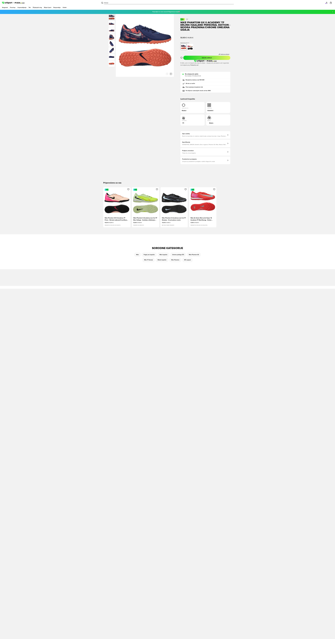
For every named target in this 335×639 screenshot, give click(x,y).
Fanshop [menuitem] (12, 7)
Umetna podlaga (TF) (178, 254)
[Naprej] (170, 73)
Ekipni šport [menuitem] (47, 7)
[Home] (13, 3)
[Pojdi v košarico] (331, 3)
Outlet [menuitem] (64, 7)
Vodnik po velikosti (224, 54)
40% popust (187, 260)
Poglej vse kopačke (149, 254)
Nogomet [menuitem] (5, 7)
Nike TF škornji (148, 260)
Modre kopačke (162, 260)
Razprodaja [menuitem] (57, 7)
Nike (137, 254)
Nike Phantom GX (194, 254)
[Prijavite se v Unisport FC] (327, 3)
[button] (111, 24)
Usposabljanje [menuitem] (21, 7)
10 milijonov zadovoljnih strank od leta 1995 (198, 90)
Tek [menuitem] (30, 7)
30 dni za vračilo (190, 83)
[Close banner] (333, 12)
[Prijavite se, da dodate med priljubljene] (181, 58)
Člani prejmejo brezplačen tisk (194, 87)
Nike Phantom (175, 260)
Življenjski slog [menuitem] (37, 7)
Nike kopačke (163, 254)
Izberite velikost (207, 57)
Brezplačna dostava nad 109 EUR (195, 80)
